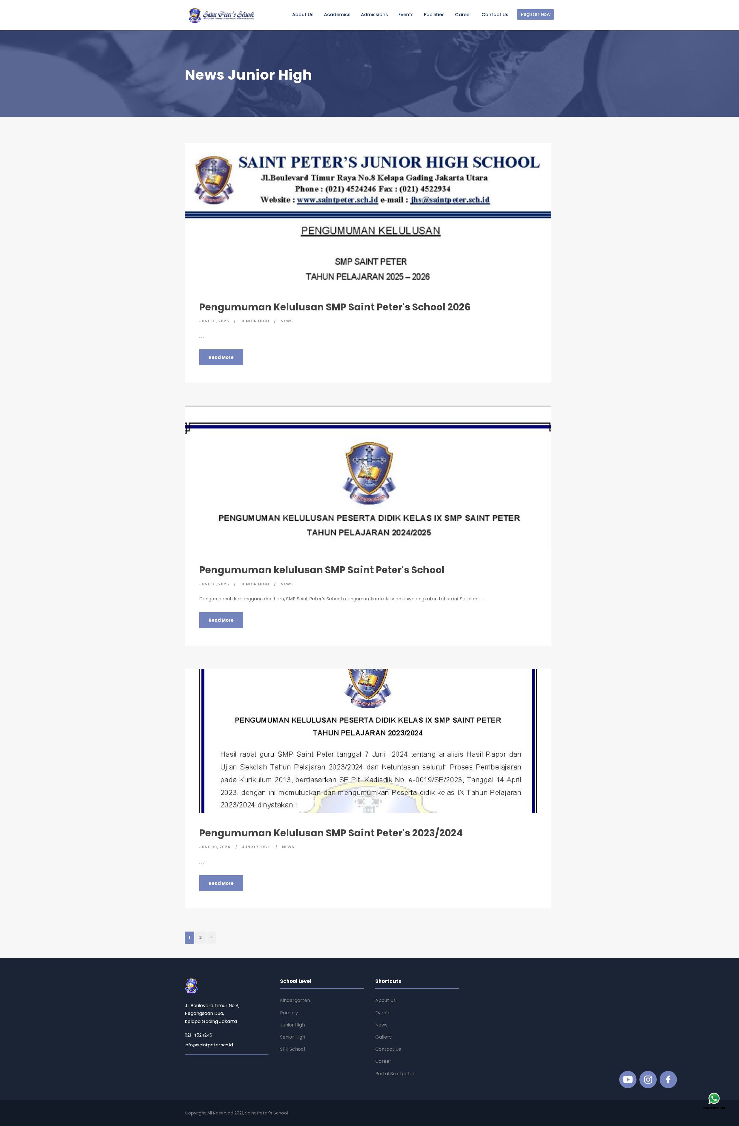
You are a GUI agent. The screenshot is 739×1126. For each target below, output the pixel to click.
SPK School (292, 1049)
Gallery (383, 1037)
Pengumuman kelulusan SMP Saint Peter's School (322, 570)
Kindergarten (295, 1000)
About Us (302, 14)
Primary (289, 1012)
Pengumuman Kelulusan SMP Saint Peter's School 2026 (335, 307)
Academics (337, 14)
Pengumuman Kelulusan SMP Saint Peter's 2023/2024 (331, 833)
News (381, 1025)
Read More (221, 357)
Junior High (292, 1025)
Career (463, 14)
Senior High (292, 1037)
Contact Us (495, 14)
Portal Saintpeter (395, 1073)
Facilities (434, 14)
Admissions (374, 14)
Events (406, 14)
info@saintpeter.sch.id (209, 1045)
